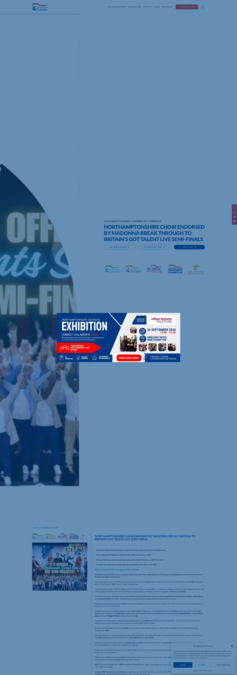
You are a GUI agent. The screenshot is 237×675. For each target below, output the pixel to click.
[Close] (176, 316)
